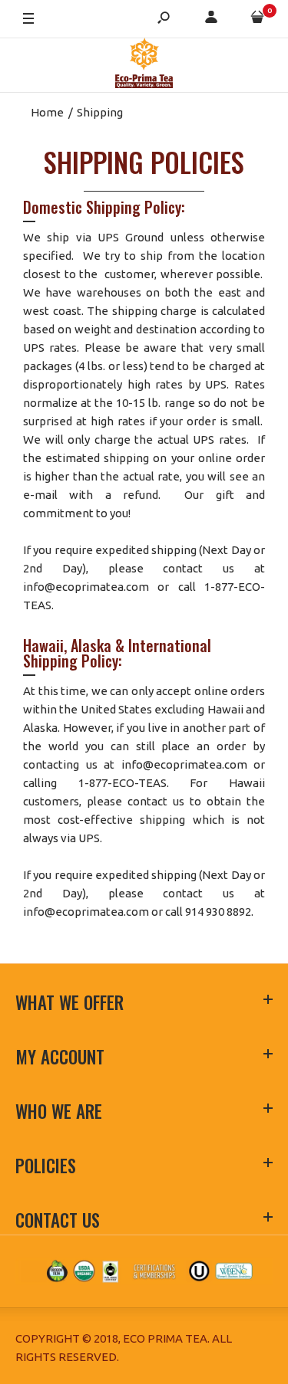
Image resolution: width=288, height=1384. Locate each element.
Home (47, 112)
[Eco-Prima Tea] (144, 65)
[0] (257, 19)
